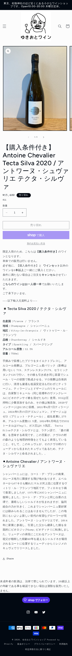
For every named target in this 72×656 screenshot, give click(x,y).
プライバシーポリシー (44, 644)
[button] (4, 26)
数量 (5, 205)
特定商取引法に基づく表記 (38, 649)
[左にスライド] (28, 137)
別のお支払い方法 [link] (36, 243)
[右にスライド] (43, 137)
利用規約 (63, 644)
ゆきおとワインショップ (34, 640)
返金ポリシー (23, 644)
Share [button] (10, 558)
